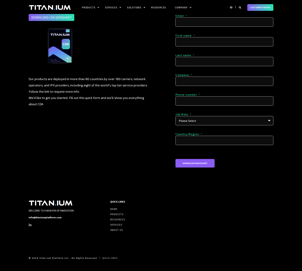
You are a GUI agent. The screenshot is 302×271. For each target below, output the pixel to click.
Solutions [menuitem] (134, 7)
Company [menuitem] (181, 7)
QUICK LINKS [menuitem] (117, 202)
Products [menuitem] (88, 7)
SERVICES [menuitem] (116, 224)
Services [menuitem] (111, 7)
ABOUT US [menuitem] (116, 230)
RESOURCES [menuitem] (117, 219)
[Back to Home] (50, 7)
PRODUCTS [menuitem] (117, 214)
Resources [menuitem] (158, 7)
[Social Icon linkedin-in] (30, 224)
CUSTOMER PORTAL (260, 7)
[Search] (240, 7)
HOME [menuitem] (114, 209)
